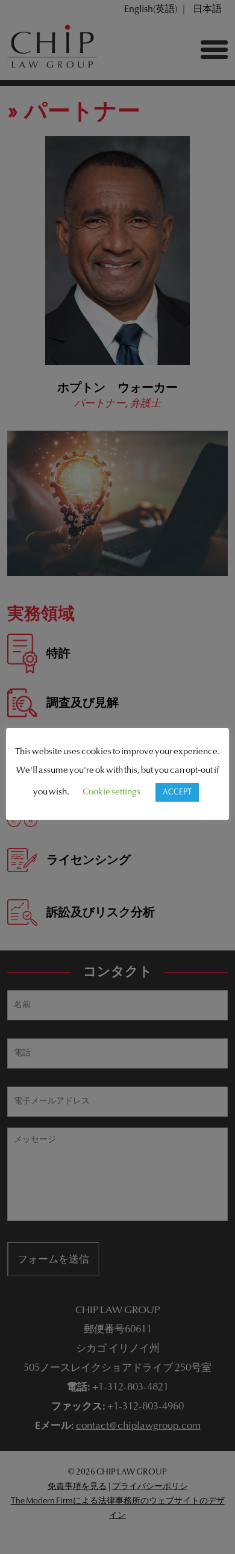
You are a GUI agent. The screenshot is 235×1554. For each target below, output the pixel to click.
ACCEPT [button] (177, 792)
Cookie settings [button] (111, 792)
